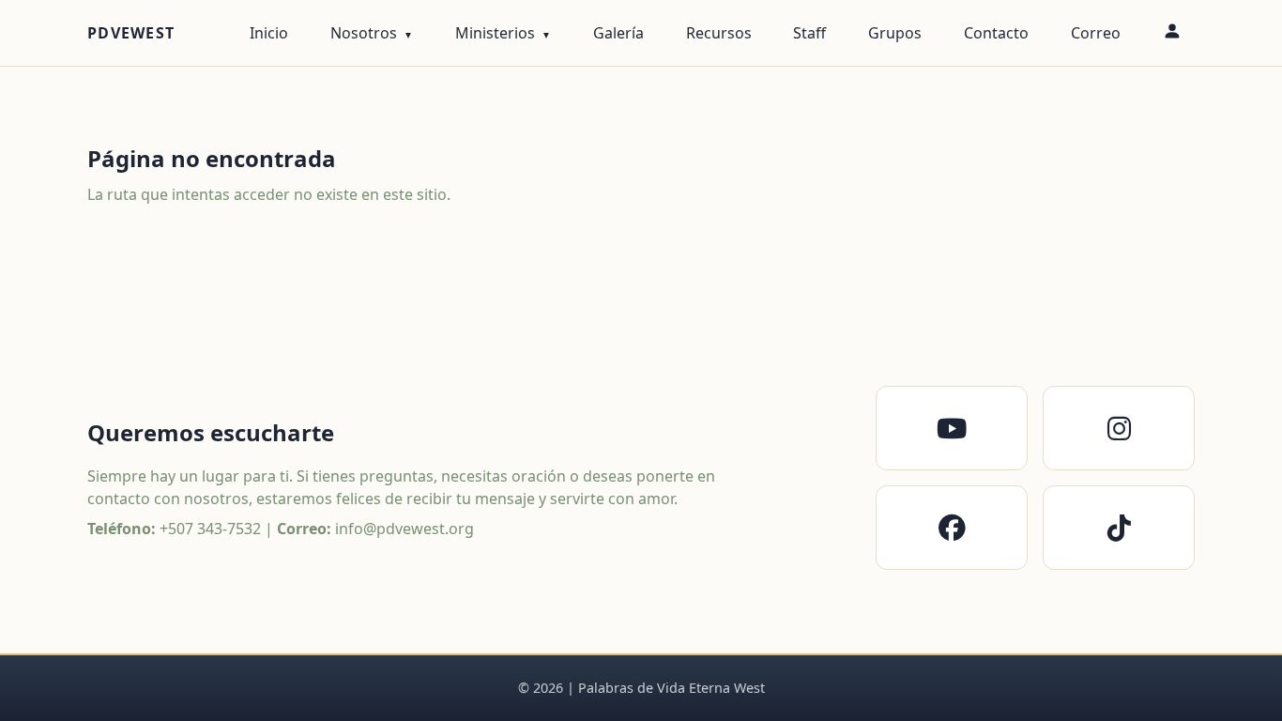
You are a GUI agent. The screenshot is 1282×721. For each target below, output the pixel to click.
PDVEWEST (131, 33)
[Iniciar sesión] (1172, 32)
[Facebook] (952, 527)
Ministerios (495, 33)
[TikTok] (1119, 527)
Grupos (895, 33)
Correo (1096, 33)
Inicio (269, 33)
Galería (618, 33)
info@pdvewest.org (404, 528)
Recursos (719, 33)
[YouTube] (952, 428)
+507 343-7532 (210, 528)
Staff (809, 33)
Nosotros (363, 33)
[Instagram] (1119, 428)
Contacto (996, 33)
